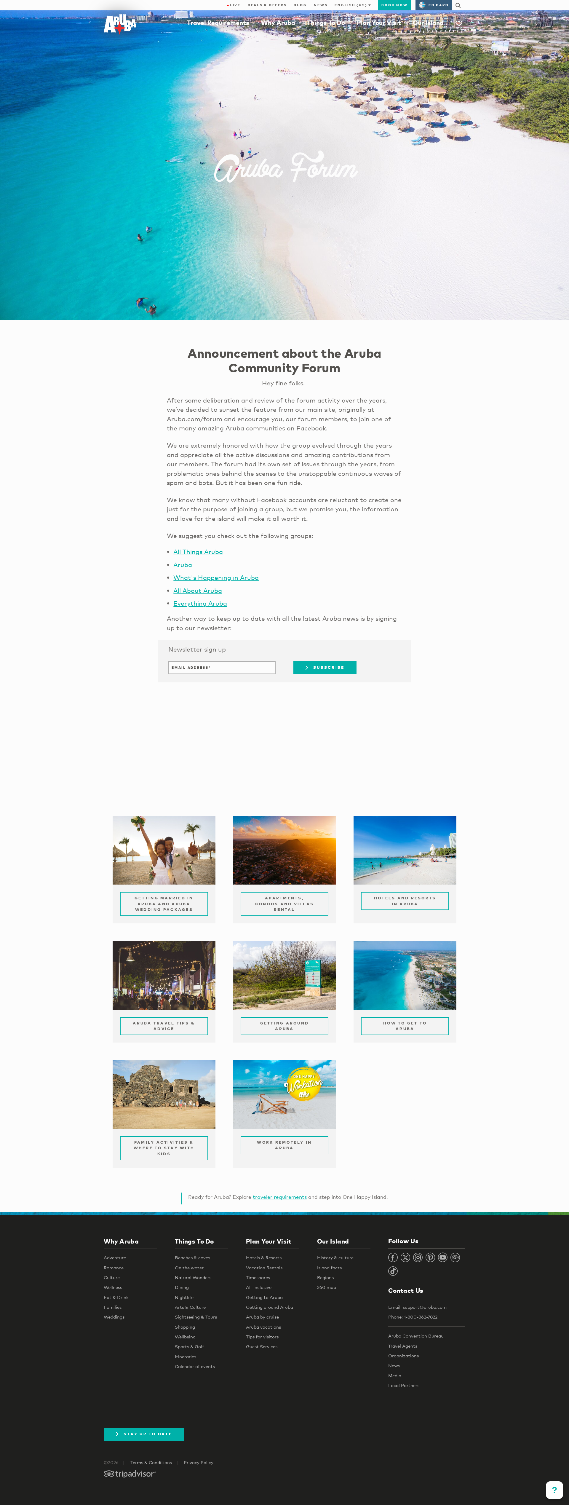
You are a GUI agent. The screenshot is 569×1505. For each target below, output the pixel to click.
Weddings (114, 1316)
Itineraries (185, 1356)
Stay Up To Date (148, 1433)
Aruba (182, 565)
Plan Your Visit (379, 22)
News (320, 5)
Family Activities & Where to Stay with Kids (164, 1148)
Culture (112, 1277)
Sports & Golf (189, 1346)
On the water (189, 1267)
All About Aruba (197, 590)
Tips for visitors (262, 1336)
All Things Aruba (198, 552)
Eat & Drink (116, 1297)
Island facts (329, 1267)
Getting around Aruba (269, 1307)
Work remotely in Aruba (284, 1145)
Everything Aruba (200, 603)
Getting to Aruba (264, 1297)
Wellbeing (185, 1336)
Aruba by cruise (262, 1316)
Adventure (115, 1257)
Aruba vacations (263, 1327)
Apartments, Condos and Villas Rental (284, 904)
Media (394, 1375)
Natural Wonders (193, 1277)
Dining (182, 1287)
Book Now (394, 5)
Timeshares (258, 1277)
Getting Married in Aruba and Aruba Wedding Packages (164, 904)
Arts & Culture (190, 1307)
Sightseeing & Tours (196, 1316)
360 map (326, 1287)
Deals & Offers (267, 5)
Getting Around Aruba (284, 1026)
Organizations (403, 1355)
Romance (114, 1267)
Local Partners (403, 1385)
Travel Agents (402, 1345)
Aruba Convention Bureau (416, 1335)
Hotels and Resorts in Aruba (405, 901)
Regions (325, 1277)
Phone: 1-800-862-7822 (412, 1316)
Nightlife (184, 1297)
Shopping (185, 1327)
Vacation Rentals (264, 1267)
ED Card (438, 5)
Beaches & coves (192, 1257)
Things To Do (326, 22)
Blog (300, 5)
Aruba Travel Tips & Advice (164, 1026)
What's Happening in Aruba (216, 577)
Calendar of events (195, 1366)
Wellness (113, 1287)
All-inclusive (258, 1287)
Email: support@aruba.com (417, 1307)
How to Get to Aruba (405, 1026)
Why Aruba (278, 22)
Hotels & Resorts (264, 1257)
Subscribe (328, 667)
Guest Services (261, 1346)
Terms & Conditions (151, 1462)
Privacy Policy (198, 1462)
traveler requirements (280, 1197)
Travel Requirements (218, 22)
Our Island (428, 22)
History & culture (335, 1257)
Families (113, 1307)
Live (234, 5)
